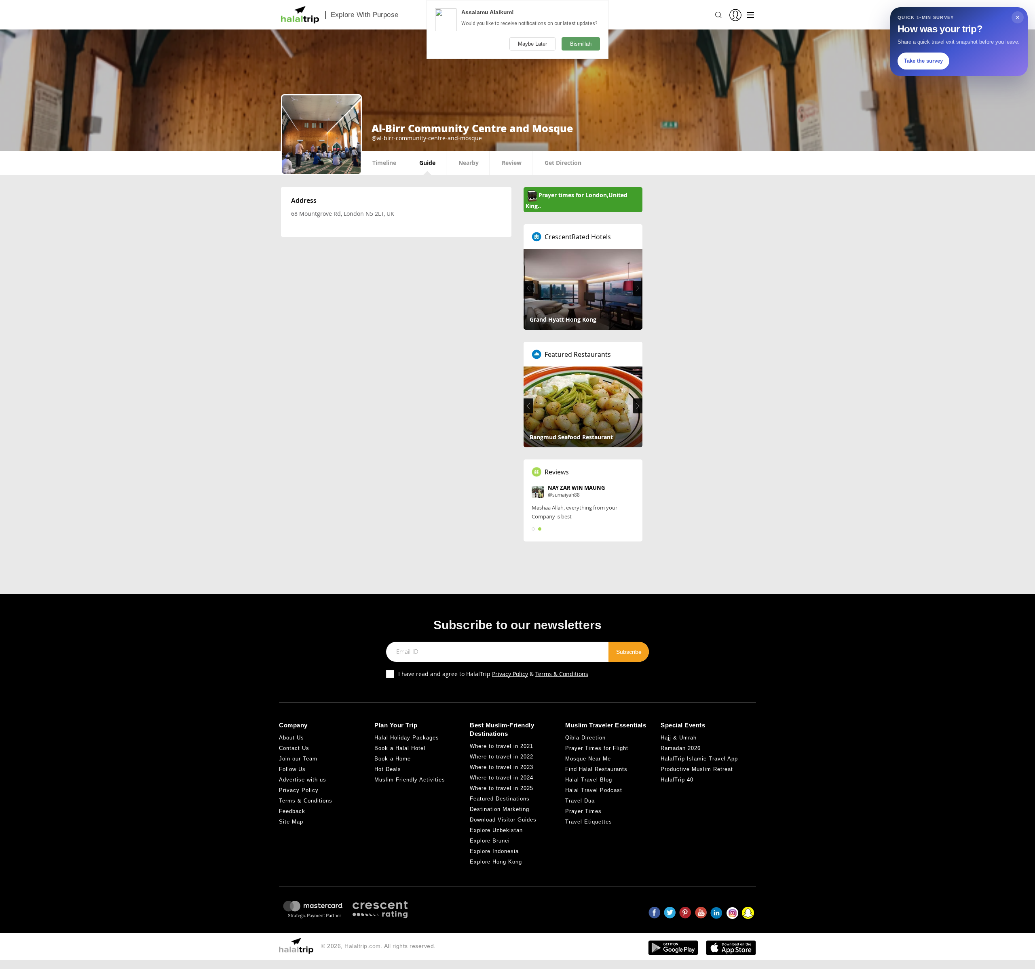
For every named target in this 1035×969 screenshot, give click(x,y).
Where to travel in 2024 (501, 787)
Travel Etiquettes (588, 831)
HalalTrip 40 (677, 789)
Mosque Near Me (588, 768)
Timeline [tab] (384, 162)
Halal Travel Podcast (593, 799)
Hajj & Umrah (679, 747)
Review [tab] (512, 162)
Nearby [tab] (468, 162)
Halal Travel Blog (588, 789)
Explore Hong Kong (496, 871)
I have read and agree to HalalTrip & (493, 682)
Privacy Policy (510, 682)
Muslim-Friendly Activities (409, 789)
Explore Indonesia (494, 860)
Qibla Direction (585, 747)
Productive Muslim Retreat (697, 778)
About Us (291, 747)
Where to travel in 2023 (501, 776)
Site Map (291, 831)
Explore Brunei (490, 850)
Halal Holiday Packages (406, 747)
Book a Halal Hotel (399, 757)
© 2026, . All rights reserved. (378, 954)
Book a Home (392, 768)
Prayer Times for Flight (596, 757)
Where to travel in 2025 (501, 797)
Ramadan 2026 (681, 757)
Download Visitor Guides (503, 829)
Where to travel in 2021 (501, 755)
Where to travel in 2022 (501, 766)
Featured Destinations (500, 808)
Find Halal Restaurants (596, 778)
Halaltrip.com (362, 954)
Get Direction (563, 162)
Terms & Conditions (561, 682)
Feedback (292, 820)
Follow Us (292, 778)
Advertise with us (302, 789)
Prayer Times (583, 820)
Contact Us (294, 757)
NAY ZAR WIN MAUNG (576, 487)
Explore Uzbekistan (496, 839)
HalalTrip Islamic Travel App (699, 768)
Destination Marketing (499, 818)
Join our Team (298, 768)
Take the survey (923, 61)
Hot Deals (387, 778)
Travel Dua (580, 810)
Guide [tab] (427, 162)
